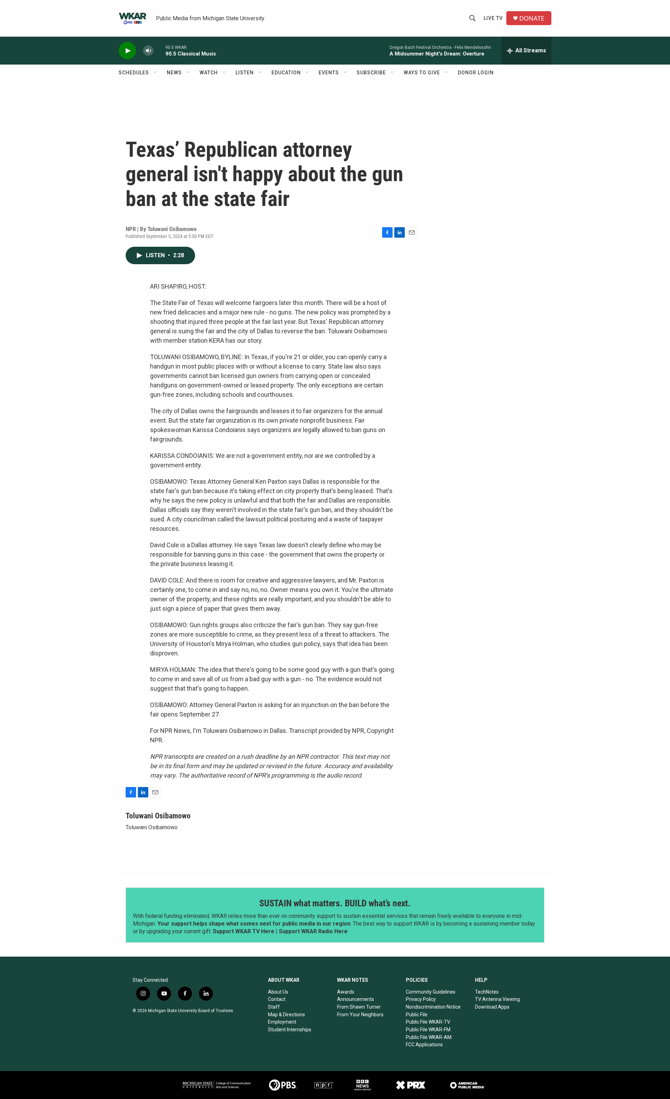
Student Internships (289, 1029)
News (174, 72)
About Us (278, 992)
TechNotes (487, 992)
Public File (416, 1014)
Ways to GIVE (422, 72)
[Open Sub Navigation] (155, 72)
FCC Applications (424, 1044)
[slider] (159, 50)
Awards (345, 992)
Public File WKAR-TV (428, 1022)
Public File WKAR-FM (428, 1029)
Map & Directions (286, 1014)
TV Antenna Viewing (497, 999)
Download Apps (492, 1007)
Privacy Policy (421, 999)
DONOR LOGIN (476, 72)
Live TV (493, 18)
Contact (276, 999)
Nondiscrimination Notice (433, 1007)
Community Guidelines (430, 992)
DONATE (531, 18)
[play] (127, 51)
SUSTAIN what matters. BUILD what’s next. (335, 903)
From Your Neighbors (360, 1014)
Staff (274, 1007)
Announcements (355, 999)
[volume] (148, 51)
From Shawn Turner (359, 1007)
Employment (282, 1022)
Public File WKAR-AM (429, 1037)
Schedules (134, 72)
